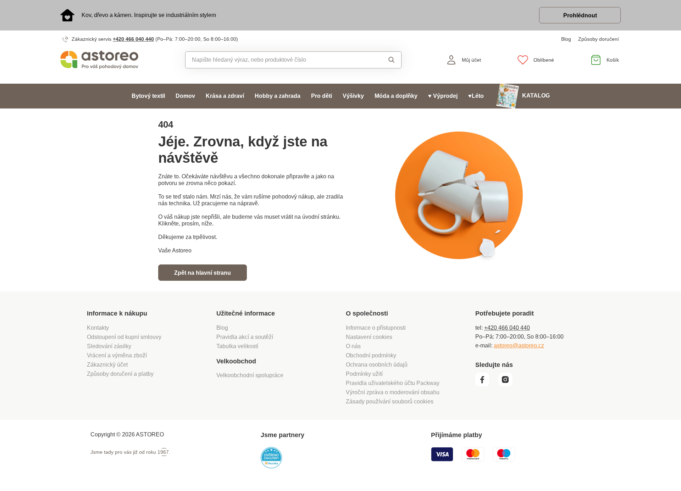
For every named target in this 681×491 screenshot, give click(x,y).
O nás (353, 346)
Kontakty (98, 328)
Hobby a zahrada (277, 96)
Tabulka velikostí (237, 346)
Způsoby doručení (598, 39)
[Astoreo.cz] (104, 60)
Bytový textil (148, 96)
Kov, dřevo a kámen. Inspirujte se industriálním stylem (149, 15)
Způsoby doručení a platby (120, 374)
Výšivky (353, 96)
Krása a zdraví (225, 96)
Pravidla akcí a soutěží (244, 337)
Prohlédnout (580, 15)
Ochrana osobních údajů (377, 365)
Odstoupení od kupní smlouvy (124, 337)
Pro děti (321, 96)
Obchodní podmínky (371, 355)
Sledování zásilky (109, 346)
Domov (185, 96)
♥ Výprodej (443, 96)
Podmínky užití (364, 374)
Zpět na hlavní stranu (202, 273)
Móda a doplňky (396, 96)
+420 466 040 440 (133, 39)
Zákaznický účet (107, 365)
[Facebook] (486, 384)
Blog (566, 39)
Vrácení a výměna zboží (117, 355)
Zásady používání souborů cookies (389, 401)
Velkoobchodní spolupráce (249, 375)
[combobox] (277, 60)
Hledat (385, 60)
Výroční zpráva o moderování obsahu (392, 392)
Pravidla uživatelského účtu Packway (392, 383)
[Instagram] (508, 384)
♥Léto (476, 96)
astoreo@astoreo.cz (519, 345)
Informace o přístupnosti (376, 328)
